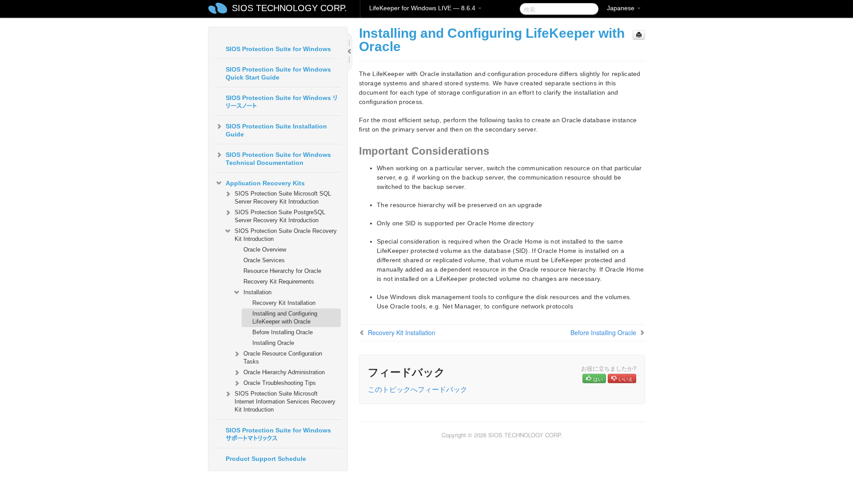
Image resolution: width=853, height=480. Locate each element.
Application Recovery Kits (265, 183)
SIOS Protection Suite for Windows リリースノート (282, 101)
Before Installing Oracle (282, 332)
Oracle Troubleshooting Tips (279, 383)
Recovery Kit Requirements (278, 281)
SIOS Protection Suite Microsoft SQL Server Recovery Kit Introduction (283, 197)
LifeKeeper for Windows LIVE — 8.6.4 (423, 8)
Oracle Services (264, 260)
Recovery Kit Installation (283, 303)
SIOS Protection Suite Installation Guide (276, 130)
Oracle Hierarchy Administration (284, 372)
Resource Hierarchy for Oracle (282, 271)
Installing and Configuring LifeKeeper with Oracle (284, 317)
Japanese (621, 8)
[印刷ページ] (639, 35)
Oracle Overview (264, 249)
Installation (257, 292)
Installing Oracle (273, 343)
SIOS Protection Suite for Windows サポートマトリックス (278, 434)
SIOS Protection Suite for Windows (278, 48)
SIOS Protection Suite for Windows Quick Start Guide (278, 73)
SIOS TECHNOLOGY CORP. (289, 8)
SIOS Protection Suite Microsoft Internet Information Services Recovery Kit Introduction (285, 401)
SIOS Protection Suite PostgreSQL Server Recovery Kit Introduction (280, 216)
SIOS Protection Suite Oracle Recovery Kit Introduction (286, 235)
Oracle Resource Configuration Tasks (282, 357)
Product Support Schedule (266, 458)
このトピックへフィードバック (417, 389)
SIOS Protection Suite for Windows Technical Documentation (278, 158)
